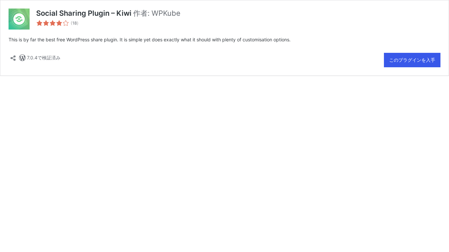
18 (74, 23)
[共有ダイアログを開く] (13, 56)
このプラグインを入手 (412, 60)
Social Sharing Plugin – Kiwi (84, 13)
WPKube (166, 13)
